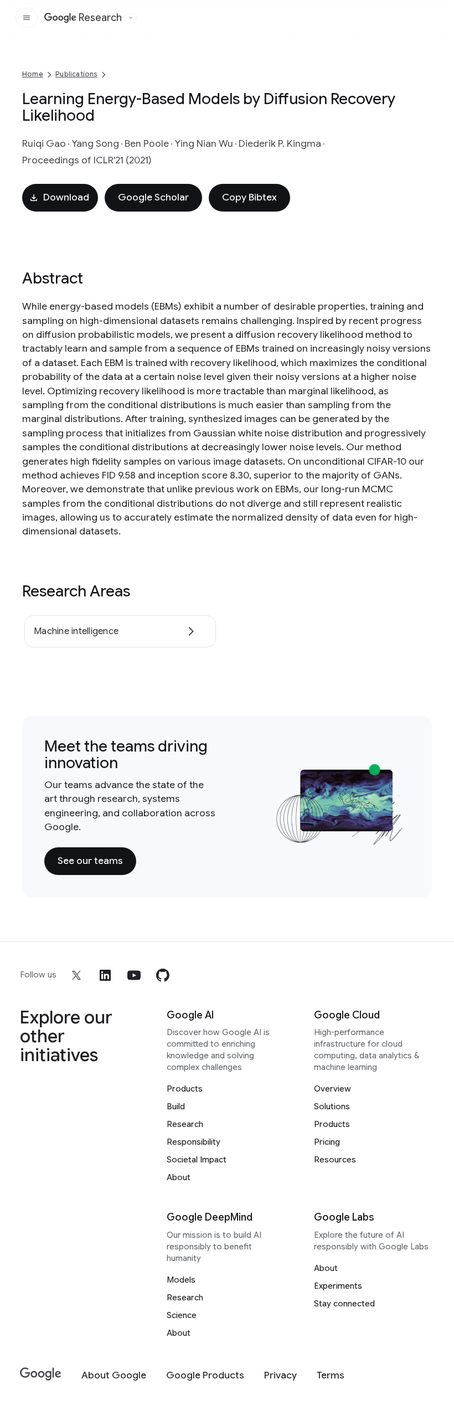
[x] (76, 975)
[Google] (40, 1374)
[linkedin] (105, 975)
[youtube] (134, 975)
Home (32, 74)
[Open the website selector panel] (130, 17)
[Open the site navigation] (27, 18)
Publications (76, 74)
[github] (162, 975)
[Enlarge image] (393, 835)
